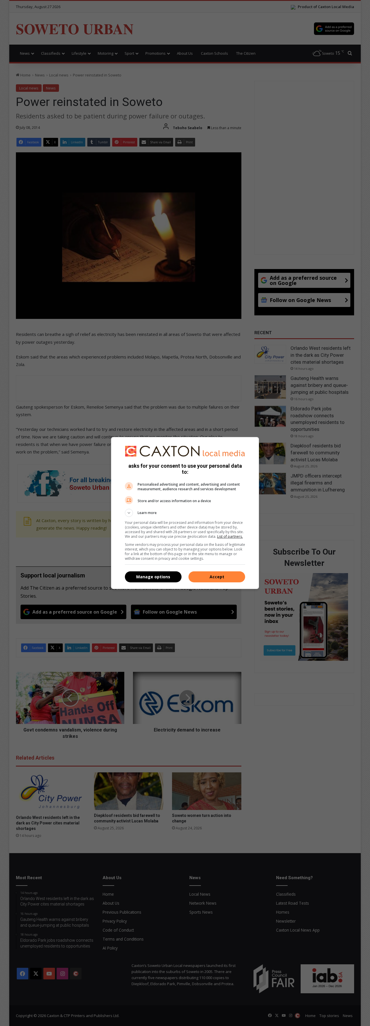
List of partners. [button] (230, 536)
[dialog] (185, 513)
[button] (185, 513)
